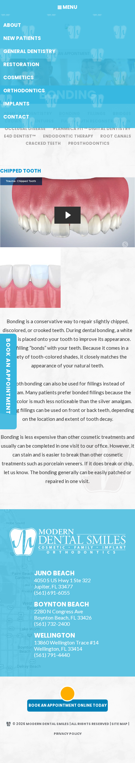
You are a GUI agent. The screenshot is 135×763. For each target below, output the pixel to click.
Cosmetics (18, 77)
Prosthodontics (88, 143)
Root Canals (115, 136)
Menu (70, 7)
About (12, 25)
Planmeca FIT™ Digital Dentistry (91, 128)
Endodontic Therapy (68, 136)
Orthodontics (24, 90)
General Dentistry (29, 51)
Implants (16, 103)
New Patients (22, 38)
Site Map (119, 723)
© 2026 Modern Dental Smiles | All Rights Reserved (60, 723)
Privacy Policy (68, 733)
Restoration (21, 64)
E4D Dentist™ (20, 136)
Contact (16, 116)
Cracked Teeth (43, 143)
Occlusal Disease (25, 128)
